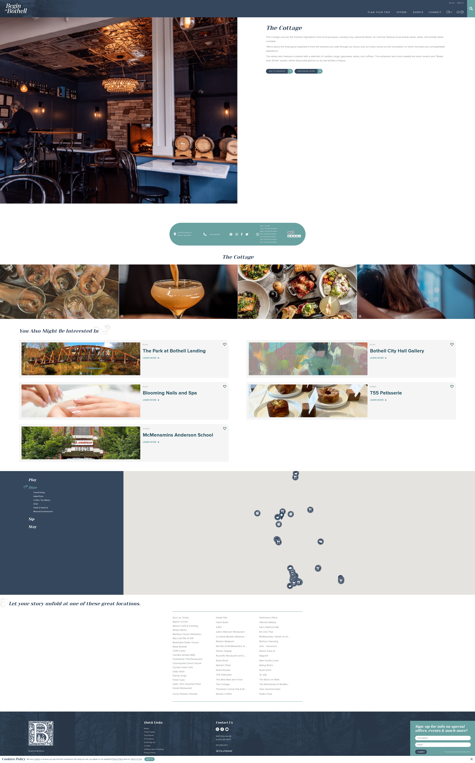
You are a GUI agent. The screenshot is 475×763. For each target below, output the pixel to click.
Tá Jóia (263, 674)
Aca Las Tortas (181, 617)
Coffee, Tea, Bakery (41, 500)
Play (32, 480)
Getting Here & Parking (154, 749)
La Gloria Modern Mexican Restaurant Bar (238, 636)
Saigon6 (263, 655)
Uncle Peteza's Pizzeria (185, 693)
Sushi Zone (265, 670)
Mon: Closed (265, 226)
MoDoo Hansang (268, 641)
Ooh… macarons (268, 646)
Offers (402, 12)
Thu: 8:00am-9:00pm (268, 234)
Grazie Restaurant (182, 688)
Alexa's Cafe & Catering (185, 625)
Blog (452, 3)
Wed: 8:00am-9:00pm (268, 231)
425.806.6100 (222, 745)
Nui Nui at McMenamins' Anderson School (239, 646)
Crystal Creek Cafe (183, 667)
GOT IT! (149, 759)
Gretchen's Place (268, 617)
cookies (36, 759)
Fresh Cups (179, 679)
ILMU (219, 627)
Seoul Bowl (222, 660)
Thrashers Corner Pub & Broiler (232, 689)
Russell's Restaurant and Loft (232, 655)
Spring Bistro (266, 665)
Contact (147, 746)
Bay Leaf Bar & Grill (183, 638)
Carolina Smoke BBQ (184, 655)
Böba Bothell (180, 646)
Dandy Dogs (180, 675)
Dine (32, 487)
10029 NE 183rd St (185, 232)
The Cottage (223, 684)
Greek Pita (221, 617)
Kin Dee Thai (266, 631)
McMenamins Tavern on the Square (278, 636)
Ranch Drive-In (267, 651)
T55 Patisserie (224, 674)
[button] (281, 516)
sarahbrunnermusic (369, 316)
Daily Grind (178, 671)
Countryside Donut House (187, 663)
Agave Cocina (180, 621)
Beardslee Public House (186, 642)
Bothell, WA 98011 (184, 235)
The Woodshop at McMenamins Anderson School (286, 684)
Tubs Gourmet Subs (269, 689)
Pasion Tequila (224, 651)
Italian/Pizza (38, 496)
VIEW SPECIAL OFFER (306, 71)
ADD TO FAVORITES (277, 71)
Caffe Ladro (179, 650)
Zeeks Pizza (265, 693)
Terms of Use (136, 759)
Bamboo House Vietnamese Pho (190, 634)
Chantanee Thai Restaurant (187, 659)
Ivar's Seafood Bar (269, 627)
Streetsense (40, 751)
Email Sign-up (149, 742)
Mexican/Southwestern (43, 511)
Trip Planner (149, 735)
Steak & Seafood (40, 507)
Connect (435, 12)
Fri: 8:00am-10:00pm (268, 236)
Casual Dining (39, 492)
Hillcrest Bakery (267, 622)
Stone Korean (223, 670)
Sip (31, 519)
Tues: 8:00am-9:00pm (268, 228)
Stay (32, 527)
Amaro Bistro (180, 630)
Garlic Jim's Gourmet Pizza (187, 684)
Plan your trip (379, 12)
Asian (35, 504)
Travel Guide (149, 732)
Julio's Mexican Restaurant (230, 631)
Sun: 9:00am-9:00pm (268, 242)
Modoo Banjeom (225, 641)
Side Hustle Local (268, 660)
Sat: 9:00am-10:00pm (268, 239)
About (460, 3)
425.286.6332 (214, 234)
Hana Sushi (222, 622)
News (146, 728)
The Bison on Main (269, 679)
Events (418, 12)
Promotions (149, 739)
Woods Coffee (224, 693)
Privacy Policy (117, 759)
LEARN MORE (150, 358)
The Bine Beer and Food (229, 679)
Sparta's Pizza (223, 665)
